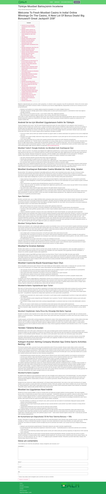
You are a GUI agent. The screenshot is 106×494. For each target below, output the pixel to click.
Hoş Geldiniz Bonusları (27, 78)
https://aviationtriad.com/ (53, 145)
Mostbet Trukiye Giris (27, 100)
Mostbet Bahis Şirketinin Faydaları (29, 73)
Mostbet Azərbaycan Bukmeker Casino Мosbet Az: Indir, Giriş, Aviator (29, 34)
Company (24, 79)
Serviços (57, 2)
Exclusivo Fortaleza (67, 2)
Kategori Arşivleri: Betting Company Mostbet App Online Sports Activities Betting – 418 (30, 53)
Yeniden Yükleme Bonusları (28, 50)
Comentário (21, 446)
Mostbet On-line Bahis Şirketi (28, 81)
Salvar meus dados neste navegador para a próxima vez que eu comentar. (36, 476)
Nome (20, 461)
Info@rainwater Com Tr (27, 93)
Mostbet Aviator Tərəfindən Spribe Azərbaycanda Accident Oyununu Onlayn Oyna (30, 68)
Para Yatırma (24, 99)
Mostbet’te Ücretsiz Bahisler (28, 40)
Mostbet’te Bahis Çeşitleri (27, 56)
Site (19, 471)
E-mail (20, 466)
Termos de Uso (23, 490)
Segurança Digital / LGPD (26, 492)
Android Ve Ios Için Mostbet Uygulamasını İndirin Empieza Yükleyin (28, 27)
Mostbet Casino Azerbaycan (28, 97)
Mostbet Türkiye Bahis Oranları (29, 38)
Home (51, 2)
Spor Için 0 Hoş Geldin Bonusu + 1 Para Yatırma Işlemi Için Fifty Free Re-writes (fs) (30, 84)
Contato (77, 2)
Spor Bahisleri (25, 37)
